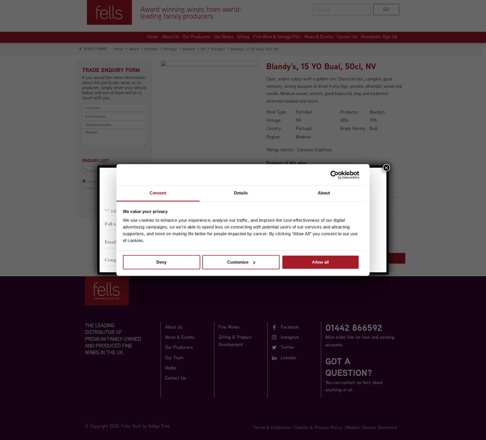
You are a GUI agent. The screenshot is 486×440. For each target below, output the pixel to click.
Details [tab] (241, 192)
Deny (161, 262)
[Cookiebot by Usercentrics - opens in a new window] (334, 174)
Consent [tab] (158, 192)
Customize (237, 262)
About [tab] (324, 192)
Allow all (320, 262)
